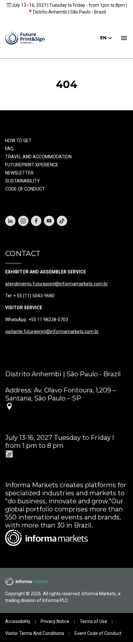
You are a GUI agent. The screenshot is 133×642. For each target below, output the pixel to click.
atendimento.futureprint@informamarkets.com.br (56, 283)
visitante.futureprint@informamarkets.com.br (52, 331)
